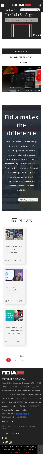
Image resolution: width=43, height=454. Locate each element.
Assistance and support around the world (21, 20)
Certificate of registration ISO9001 (14, 417)
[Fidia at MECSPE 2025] (14, 234)
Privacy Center (8, 410)
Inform (4, 429)
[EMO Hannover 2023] (14, 315)
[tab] (21, 51)
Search (38, 9)
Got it (28, 452)
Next (22, 356)
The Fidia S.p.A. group (22, 14)
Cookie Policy (21, 410)
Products (10, 426)
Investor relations (20, 426)
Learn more (19, 452)
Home (4, 426)
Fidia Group (32, 426)
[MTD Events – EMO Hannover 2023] (14, 275)
